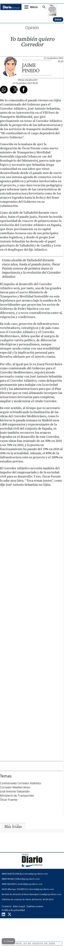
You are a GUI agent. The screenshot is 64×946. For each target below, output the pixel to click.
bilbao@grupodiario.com (28, 879)
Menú (34, 7)
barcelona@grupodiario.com (34, 874)
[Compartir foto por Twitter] (14, 89)
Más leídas (13, 826)
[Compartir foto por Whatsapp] (4, 89)
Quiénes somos (34, 906)
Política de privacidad (13, 910)
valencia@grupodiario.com (41, 889)
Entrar (58, 19)
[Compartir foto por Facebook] (23, 89)
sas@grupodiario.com (51, 894)
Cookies (8, 941)
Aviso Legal (19, 906)
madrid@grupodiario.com (30, 884)
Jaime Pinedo (30, 68)
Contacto (6, 906)
